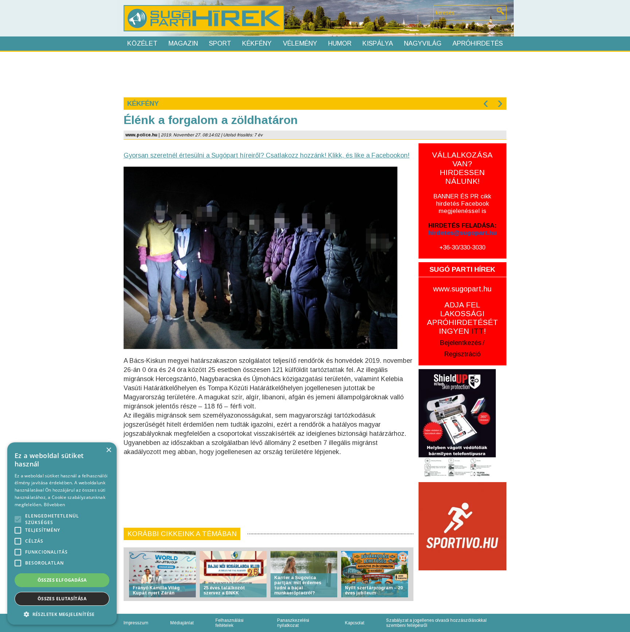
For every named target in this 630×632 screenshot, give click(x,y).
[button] (62, 613)
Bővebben (54, 504)
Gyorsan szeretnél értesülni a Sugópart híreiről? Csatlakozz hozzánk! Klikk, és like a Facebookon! (266, 155)
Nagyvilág (423, 43)
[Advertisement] (314, 73)
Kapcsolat (354, 622)
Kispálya (377, 43)
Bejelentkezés (460, 342)
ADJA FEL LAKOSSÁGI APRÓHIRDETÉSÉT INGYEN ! (462, 318)
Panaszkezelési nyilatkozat (293, 623)
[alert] (62, 533)
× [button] (108, 450)
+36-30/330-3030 (462, 247)
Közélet (142, 43)
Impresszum (136, 622)
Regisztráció (462, 354)
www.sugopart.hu (462, 288)
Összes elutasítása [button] (62, 599)
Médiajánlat (182, 622)
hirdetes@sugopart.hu (462, 232)
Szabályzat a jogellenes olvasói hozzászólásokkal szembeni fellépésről (436, 623)
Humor (339, 43)
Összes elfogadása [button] (62, 580)
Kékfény (257, 43)
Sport (220, 43)
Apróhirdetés (477, 43)
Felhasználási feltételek (229, 623)
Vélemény (300, 43)
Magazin (183, 43)
